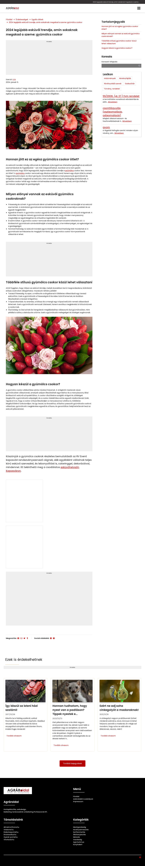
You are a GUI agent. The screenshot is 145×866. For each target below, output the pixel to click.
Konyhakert (77, 844)
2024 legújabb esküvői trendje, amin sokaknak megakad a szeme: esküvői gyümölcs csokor (116, 2)
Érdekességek (22, 19)
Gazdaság (77, 839)
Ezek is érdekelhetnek (23, 659)
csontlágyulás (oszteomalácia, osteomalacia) (112, 111)
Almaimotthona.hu (11, 827)
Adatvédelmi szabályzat (83, 799)
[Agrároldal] (12, 8)
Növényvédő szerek (112, 83)
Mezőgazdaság (79, 827)
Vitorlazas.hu (9, 839)
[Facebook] (18, 638)
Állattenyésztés (79, 834)
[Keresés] (139, 65)
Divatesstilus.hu (10, 834)
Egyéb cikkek (37, 19)
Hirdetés (49, 41)
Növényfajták (125, 78)
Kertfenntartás (79, 832)
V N (14, 79)
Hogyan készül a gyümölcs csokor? (117, 48)
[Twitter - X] (24, 638)
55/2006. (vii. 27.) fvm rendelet (121, 96)
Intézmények (110, 78)
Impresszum (78, 801)
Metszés (76, 837)
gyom (106, 127)
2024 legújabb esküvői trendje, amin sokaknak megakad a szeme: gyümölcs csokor (45, 22)
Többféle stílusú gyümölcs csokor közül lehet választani (119, 42)
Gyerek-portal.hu (11, 837)
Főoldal (9, 19)
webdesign (21, 809)
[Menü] (138, 8)
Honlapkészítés (10, 809)
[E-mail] (21, 638)
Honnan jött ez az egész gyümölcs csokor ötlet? (120, 27)
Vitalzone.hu (9, 829)
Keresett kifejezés (109, 61)
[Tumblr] (27, 638)
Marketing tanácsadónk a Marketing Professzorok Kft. (25, 812)
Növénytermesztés (81, 829)
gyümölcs (69, 170)
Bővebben (112, 102)
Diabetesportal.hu (11, 832)
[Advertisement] (49, 58)
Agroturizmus (78, 842)
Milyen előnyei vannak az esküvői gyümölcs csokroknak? (121, 35)
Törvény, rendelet (112, 88)
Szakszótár (130, 83)
